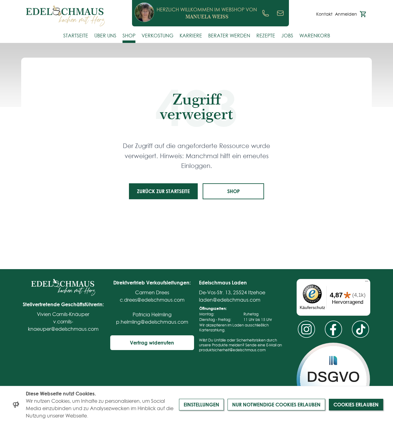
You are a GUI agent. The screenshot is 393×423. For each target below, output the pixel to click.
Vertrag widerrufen (152, 342)
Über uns (105, 35)
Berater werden (229, 35)
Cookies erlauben (356, 404)
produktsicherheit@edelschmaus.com (232, 349)
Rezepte (265, 35)
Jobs (287, 35)
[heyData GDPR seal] (333, 379)
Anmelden (346, 14)
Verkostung (157, 35)
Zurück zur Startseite (163, 191)
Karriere (191, 35)
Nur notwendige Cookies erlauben (276, 404)
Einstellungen (201, 404)
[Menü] (366, 282)
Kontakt (324, 14)
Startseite (75, 35)
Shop (129, 35)
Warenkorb (314, 35)
